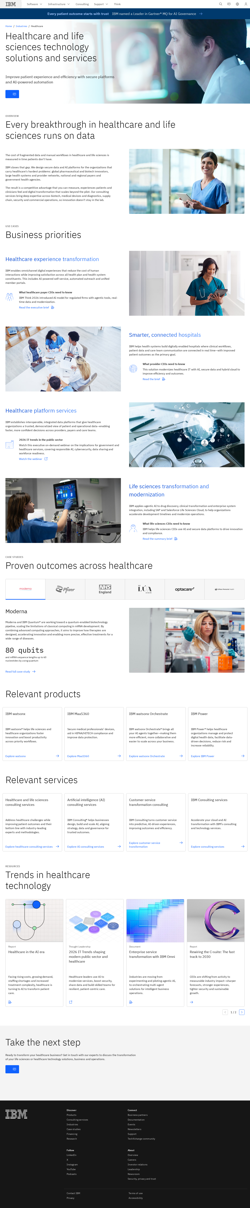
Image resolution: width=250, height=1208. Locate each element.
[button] (237, 4)
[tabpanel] (125, 638)
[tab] (25, 589)
